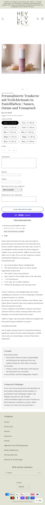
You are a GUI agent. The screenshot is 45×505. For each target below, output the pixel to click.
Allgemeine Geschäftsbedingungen (16, 445)
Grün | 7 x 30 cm (28, 127)
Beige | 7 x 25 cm (10, 137)
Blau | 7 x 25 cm (10, 132)
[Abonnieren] (38, 472)
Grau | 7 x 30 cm (28, 123)
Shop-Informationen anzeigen (14, 231)
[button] (2, 19)
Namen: (4, 172)
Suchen (6, 422)
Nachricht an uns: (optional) (12, 195)
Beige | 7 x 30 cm (28, 137)
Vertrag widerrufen (10, 455)
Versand (4, 115)
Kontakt (7, 441)
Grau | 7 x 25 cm (10, 123)
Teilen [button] (6, 236)
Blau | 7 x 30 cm (27, 132)
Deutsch (21, 487)
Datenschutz (8, 427)
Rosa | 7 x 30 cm (28, 141)
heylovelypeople (20, 501)
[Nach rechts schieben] (27, 89)
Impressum (8, 436)
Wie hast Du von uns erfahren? (13, 186)
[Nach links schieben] (18, 89)
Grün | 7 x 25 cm (10, 127)
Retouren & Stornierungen (13, 459)
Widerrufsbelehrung (11, 450)
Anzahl (4, 146)
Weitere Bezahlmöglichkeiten (22, 220)
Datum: (4, 179)
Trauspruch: (6, 157)
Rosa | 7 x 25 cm (10, 141)
